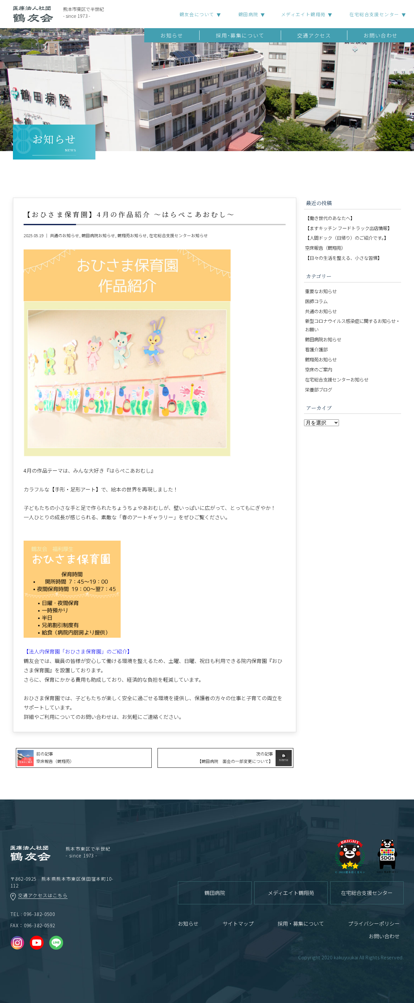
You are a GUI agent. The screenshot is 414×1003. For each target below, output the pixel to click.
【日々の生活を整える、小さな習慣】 (343, 257)
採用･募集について (240, 35)
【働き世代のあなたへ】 (330, 218)
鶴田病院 (248, 14)
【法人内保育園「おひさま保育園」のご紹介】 (78, 651)
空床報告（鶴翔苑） (325, 247)
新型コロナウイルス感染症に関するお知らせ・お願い (352, 325)
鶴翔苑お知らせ (132, 235)
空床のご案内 (318, 369)
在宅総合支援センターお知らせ (178, 235)
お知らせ (171, 35)
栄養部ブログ (318, 389)
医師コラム (316, 301)
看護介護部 (316, 349)
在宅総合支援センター (374, 14)
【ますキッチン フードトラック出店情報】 (348, 228)
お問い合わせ (381, 35)
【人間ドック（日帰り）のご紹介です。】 (346, 237)
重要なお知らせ (321, 291)
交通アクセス (314, 35)
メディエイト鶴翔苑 (303, 14)
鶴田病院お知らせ (98, 235)
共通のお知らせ (64, 235)
